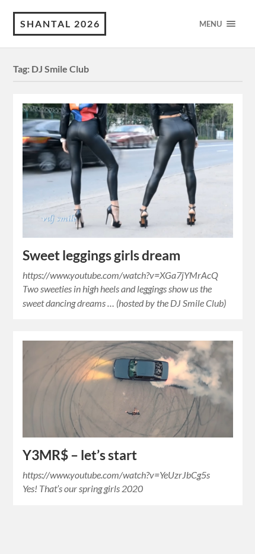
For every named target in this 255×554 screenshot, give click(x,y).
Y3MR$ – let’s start (80, 455)
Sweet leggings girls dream (101, 255)
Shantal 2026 (60, 23)
